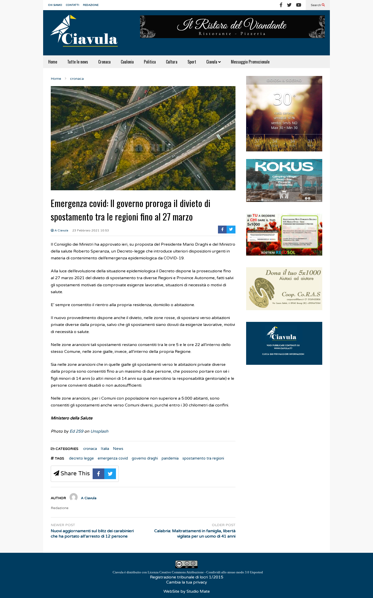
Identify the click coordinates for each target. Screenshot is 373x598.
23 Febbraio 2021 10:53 (90, 230)
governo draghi (145, 458)
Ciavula (212, 62)
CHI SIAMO (55, 5)
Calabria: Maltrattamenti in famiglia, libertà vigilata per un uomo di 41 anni (194, 533)
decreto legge (81, 458)
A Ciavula (61, 230)
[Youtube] (298, 5)
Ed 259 (76, 431)
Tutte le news (77, 62)
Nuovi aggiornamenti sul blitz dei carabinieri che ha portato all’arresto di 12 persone (92, 533)
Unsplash (99, 431)
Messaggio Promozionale (250, 62)
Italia (105, 448)
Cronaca (104, 62)
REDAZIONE (90, 5)
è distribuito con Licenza (188, 572)
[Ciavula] (86, 32)
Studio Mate (198, 591)
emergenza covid (113, 458)
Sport (192, 62)
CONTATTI (72, 5)
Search (316, 5)
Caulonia (127, 62)
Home (52, 62)
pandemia (170, 458)
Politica (150, 62)
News (118, 448)
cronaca (90, 448)
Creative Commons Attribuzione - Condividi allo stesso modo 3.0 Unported (211, 572)
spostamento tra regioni (203, 458)
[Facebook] (281, 5)
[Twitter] (289, 5)
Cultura (171, 62)
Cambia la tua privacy (186, 582)
